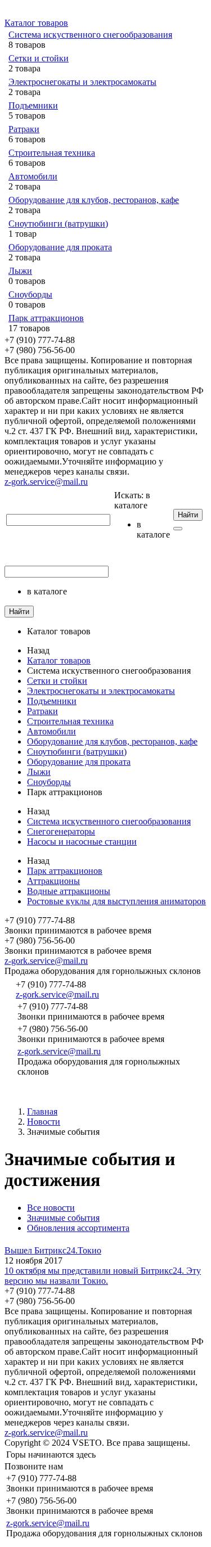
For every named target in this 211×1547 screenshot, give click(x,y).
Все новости (51, 1207)
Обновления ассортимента (78, 1228)
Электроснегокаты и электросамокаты (82, 82)
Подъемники (33, 105)
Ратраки (23, 129)
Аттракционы (53, 881)
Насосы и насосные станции (82, 841)
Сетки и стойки (38, 58)
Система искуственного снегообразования (90, 34)
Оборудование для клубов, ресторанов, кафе (93, 200)
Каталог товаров (36, 23)
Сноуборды (30, 294)
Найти (188, 515)
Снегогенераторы (61, 831)
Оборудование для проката (60, 247)
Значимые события (63, 1218)
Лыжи (20, 271)
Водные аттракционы (68, 891)
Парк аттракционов (46, 318)
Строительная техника (51, 152)
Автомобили (32, 176)
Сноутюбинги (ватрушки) (58, 223)
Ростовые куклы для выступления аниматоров (116, 901)
